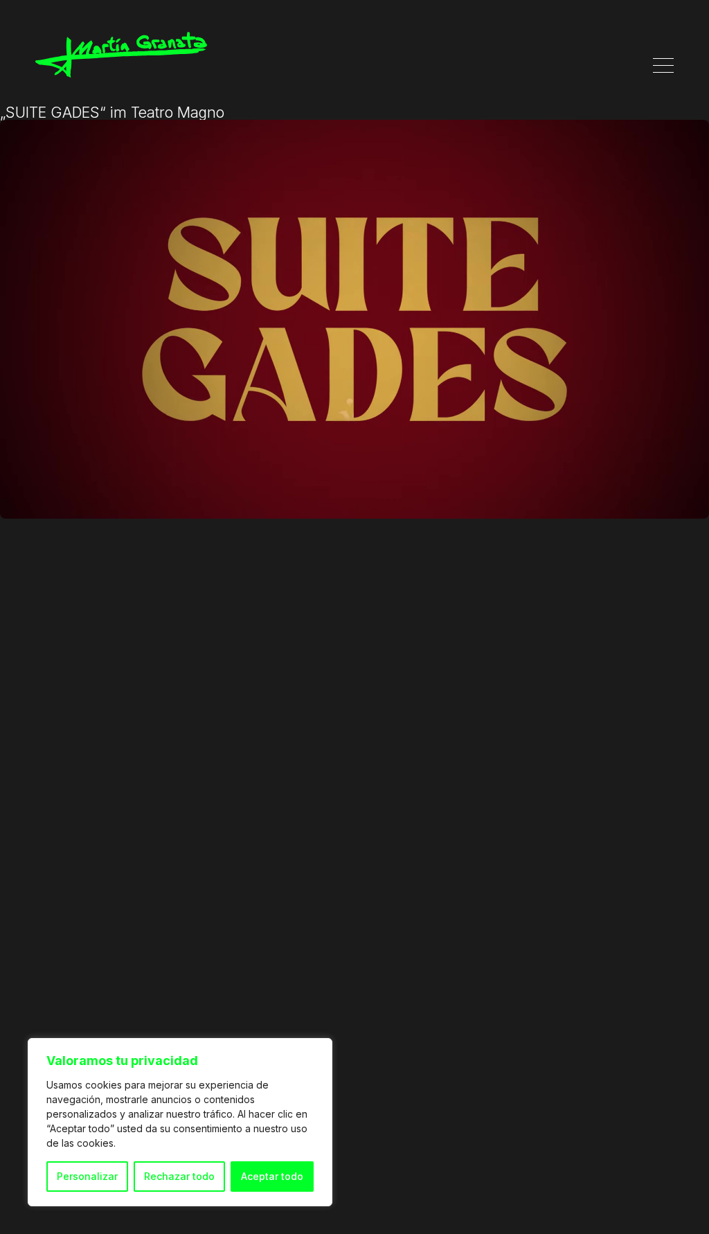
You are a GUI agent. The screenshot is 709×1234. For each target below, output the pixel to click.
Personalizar (87, 1176)
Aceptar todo (272, 1176)
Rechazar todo (179, 1176)
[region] (180, 1122)
